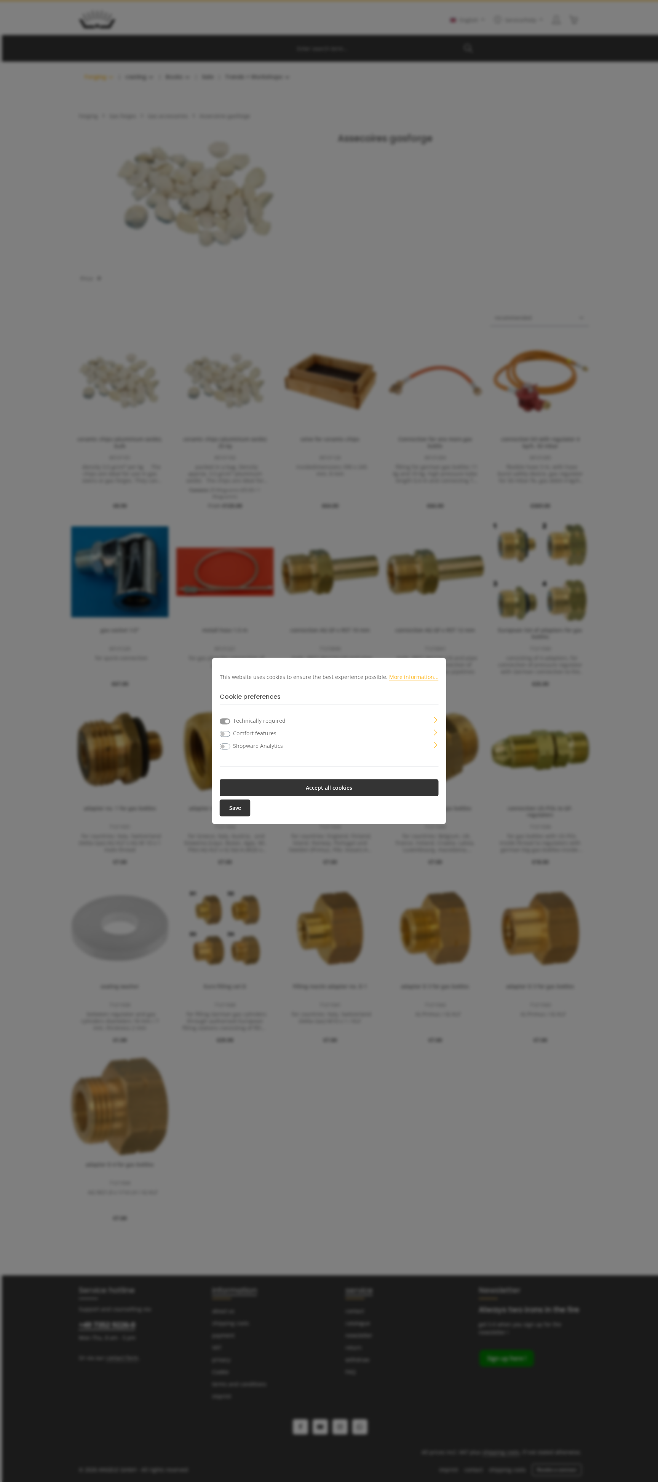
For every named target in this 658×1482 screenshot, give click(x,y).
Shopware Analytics (258, 746)
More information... (414, 676)
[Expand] (435, 719)
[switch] (225, 734)
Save (235, 808)
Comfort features (254, 733)
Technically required (259, 721)
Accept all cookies (329, 788)
